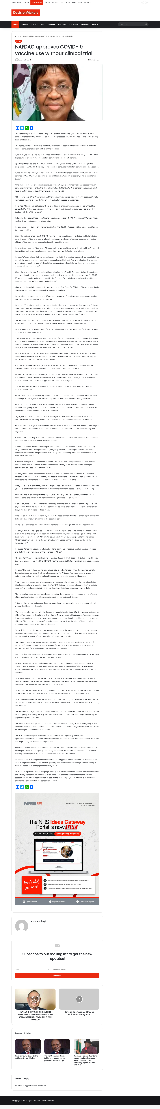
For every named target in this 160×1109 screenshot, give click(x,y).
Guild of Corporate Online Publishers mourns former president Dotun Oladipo (54, 1058)
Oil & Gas (85, 24)
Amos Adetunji (24, 60)
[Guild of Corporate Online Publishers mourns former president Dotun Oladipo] (57, 1046)
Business (24, 24)
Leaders (51, 24)
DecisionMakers (48, 1101)
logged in (28, 1086)
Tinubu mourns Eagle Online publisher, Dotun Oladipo (26, 1057)
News (15, 24)
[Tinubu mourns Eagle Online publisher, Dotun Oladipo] (28, 1046)
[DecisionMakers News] (25, 12)
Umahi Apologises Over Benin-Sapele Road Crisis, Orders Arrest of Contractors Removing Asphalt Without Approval (86, 1060)
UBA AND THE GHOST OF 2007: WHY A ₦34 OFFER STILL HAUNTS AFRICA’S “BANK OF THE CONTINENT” (82, 2)
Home (19, 36)
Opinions (62, 24)
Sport (43, 24)
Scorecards (73, 24)
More (94, 24)
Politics (34, 24)
